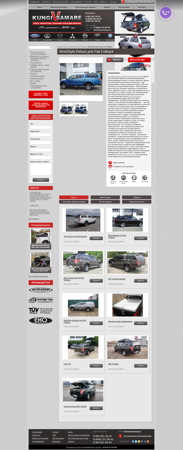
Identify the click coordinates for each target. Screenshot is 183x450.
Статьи (88, 2)
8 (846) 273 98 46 (102, 27)
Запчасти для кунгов (58, 7)
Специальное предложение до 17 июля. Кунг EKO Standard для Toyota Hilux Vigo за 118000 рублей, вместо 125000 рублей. (41, 196)
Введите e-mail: (37, 154)
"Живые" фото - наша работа (40, 66)
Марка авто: (35, 131)
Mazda (60, 40)
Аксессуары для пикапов (85, 7)
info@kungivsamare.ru (102, 30)
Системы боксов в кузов (74, 202)
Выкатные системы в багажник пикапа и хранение (40, 58)
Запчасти (46, 2)
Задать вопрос (119, 163)
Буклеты (103, 2)
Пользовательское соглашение (39, 86)
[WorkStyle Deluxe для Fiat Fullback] (81, 79)
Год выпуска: (35, 139)
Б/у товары (35, 81)
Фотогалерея (124, 7)
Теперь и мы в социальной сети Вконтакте (41, 105)
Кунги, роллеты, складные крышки (38, 53)
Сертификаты (76, 2)
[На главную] (57, 21)
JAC (148, 40)
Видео (33, 83)
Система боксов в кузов (78, 438)
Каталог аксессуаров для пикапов (40, 70)
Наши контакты (37, 78)
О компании (35, 2)
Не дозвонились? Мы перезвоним (139, 2)
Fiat (135, 40)
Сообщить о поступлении (123, 167)
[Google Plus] (148, 441)
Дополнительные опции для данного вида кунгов (125, 76)
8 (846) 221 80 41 (93, 19)
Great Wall (47, 40)
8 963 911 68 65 (92, 21)
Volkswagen (110, 40)
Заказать (117, 60)
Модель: (33, 146)
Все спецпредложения (38, 276)
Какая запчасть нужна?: (39, 162)
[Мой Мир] (142, 441)
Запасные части (136, 202)
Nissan (85, 40)
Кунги (39, 7)
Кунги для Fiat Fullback (78, 47)
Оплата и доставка (60, 2)
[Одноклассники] (139, 441)
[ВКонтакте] (133, 441)
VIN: (31, 124)
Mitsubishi (73, 40)
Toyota (97, 40)
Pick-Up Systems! (134, 96)
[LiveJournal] (145, 441)
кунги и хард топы (129, 154)
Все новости (34, 219)
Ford (35, 40)
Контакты (142, 7)
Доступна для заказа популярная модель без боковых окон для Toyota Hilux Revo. (39, 212)
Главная (60, 47)
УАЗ (123, 40)
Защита (107, 7)
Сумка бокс (34, 205)
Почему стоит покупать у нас (40, 94)
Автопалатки (36, 62)
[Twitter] (136, 441)
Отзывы (113, 2)
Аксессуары (105, 197)
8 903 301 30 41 (92, 16)
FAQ (95, 2)
